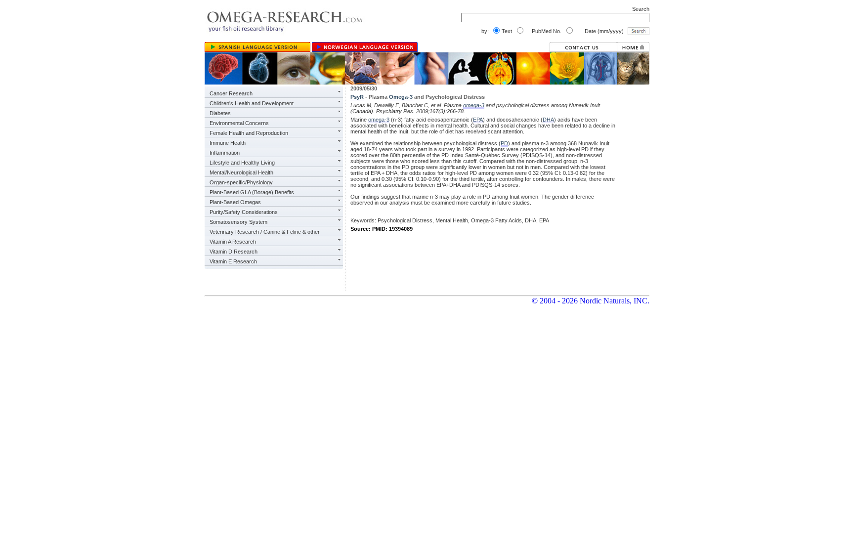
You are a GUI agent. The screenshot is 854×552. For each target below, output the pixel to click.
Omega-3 (401, 97)
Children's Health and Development (252, 103)
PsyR (357, 97)
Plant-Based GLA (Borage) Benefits (252, 192)
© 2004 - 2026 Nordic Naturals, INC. (590, 301)
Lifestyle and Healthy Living (242, 163)
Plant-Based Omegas (235, 202)
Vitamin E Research (233, 261)
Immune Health (228, 143)
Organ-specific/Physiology (241, 182)
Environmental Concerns (239, 123)
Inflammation (225, 153)
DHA (548, 120)
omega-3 (473, 105)
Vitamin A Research (233, 242)
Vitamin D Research (233, 252)
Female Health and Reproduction (249, 133)
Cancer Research (231, 93)
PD (504, 143)
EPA (478, 120)
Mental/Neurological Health (241, 172)
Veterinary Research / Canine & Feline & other (265, 232)
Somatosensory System (238, 222)
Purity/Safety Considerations (244, 212)
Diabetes (220, 113)
